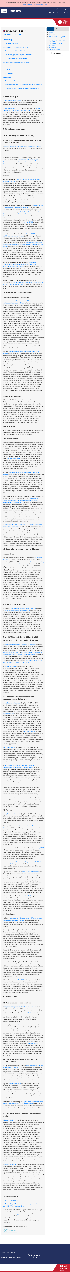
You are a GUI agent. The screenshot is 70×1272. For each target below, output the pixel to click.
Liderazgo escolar (54, 49)
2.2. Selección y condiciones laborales (14, 51)
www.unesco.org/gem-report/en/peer (35, 4)
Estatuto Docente (8, 713)
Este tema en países (61, 29)
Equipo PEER (12, 1257)
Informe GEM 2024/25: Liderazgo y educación (19, 1201)
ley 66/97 (41, 848)
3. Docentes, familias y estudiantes (15, 58)
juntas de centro (10, 666)
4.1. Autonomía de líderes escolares (14, 81)
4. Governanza (7, 77)
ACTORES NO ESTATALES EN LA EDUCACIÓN (57, 40)
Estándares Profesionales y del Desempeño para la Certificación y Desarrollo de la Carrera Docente (21, 214)
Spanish (67, 9)
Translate (66, 55)
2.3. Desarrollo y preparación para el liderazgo (17, 55)
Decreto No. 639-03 (27, 222)
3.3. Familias (6, 70)
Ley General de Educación (13, 101)
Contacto (19, 1257)
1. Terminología (8, 40)
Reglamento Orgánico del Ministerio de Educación (20, 644)
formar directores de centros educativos (17, 610)
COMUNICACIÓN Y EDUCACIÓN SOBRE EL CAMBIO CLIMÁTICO (57, 37)
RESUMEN (51, 32)
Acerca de (65, 13)
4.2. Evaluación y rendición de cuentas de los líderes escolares (22, 85)
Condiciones (4, 1257)
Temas (50, 29)
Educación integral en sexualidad (55, 44)
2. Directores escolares (10, 43)
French (61, 9)
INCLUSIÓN (52, 34)
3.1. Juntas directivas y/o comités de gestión (16, 62)
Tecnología (52, 47)
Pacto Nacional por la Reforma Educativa (23, 608)
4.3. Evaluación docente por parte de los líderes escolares (21, 88)
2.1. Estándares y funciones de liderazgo (15, 47)
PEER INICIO (53, 13)
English (57, 9)
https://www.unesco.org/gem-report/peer (16, 1214)
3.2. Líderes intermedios (10, 66)
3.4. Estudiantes (8, 73)
